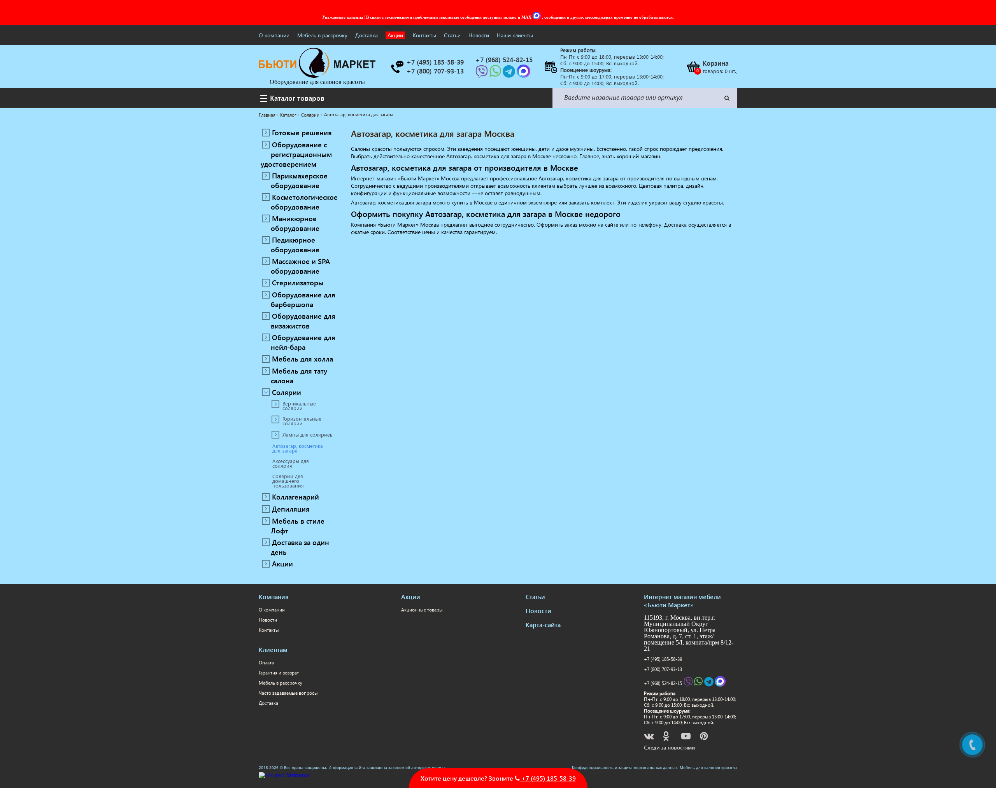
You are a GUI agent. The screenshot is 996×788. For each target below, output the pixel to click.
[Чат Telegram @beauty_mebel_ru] (510, 73)
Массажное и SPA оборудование (300, 266)
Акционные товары (422, 610)
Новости (478, 35)
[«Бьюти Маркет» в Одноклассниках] (666, 737)
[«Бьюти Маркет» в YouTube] (686, 737)
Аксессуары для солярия (290, 463)
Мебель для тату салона (299, 375)
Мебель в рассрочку (322, 35)
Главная (267, 115)
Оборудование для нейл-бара (303, 342)
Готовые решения (302, 132)
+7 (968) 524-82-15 (663, 683)
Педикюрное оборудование (295, 244)
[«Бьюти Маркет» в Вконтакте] (649, 737)
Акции (395, 35)
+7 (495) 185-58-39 (663, 659)
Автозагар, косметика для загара (297, 448)
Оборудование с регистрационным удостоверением (296, 154)
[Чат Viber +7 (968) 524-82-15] (482, 73)
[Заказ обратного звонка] (397, 67)
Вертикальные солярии (299, 406)
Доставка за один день (300, 547)
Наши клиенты (515, 35)
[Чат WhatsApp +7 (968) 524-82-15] (496, 73)
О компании (274, 35)
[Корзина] (693, 67)
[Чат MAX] (537, 17)
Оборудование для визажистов (303, 320)
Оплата (266, 663)
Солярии (286, 392)
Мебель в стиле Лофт (297, 525)
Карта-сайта (543, 624)
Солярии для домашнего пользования (288, 481)
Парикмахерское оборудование (299, 180)
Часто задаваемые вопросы (288, 693)
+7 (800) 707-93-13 (663, 669)
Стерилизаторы (298, 282)
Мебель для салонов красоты (708, 767)
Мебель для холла (302, 358)
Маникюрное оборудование (295, 223)
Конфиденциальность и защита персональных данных (624, 767)
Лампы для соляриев (307, 434)
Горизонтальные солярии (301, 421)
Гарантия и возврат (279, 673)
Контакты (424, 35)
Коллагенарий (295, 496)
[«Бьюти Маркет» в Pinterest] (704, 737)
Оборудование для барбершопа (303, 299)
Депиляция (291, 509)
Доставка (366, 35)
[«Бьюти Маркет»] (317, 75)
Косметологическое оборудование (304, 201)
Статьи (452, 35)
